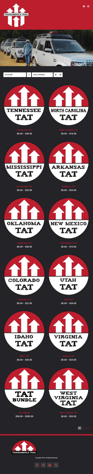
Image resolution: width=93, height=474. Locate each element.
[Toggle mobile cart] (84, 6)
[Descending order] (29, 74)
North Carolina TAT (68, 130)
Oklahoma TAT (24, 243)
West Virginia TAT (68, 412)
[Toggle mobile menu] (88, 6)
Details (35, 105)
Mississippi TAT (24, 186)
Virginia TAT (69, 356)
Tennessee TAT (24, 130)
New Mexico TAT (68, 243)
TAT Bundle (24, 412)
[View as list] (60, 75)
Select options (18, 105)
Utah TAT (68, 299)
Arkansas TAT (69, 186)
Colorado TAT (24, 299)
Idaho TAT (24, 356)
